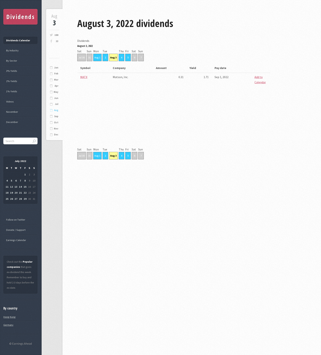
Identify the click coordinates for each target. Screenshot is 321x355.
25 (7, 198)
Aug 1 (97, 57)
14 (20, 186)
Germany (8, 325)
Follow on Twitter (15, 219)
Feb (56, 73)
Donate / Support (15, 230)
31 (89, 57)
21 (20, 192)
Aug (56, 110)
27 (15, 198)
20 (15, 192)
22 (25, 192)
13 (15, 186)
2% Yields (11, 81)
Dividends (20, 17)
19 (11, 192)
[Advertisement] (173, 121)
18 (7, 192)
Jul (56, 104)
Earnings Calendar (16, 240)
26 (11, 198)
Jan (56, 67)
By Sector (11, 60)
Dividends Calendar (18, 40)
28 (20, 198)
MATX (83, 77)
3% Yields (11, 71)
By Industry (12, 50)
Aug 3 (113, 57)
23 (57, 41)
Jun (56, 98)
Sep (56, 116)
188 (56, 35)
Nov (56, 128)
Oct (56, 122)
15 (25, 186)
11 (7, 186)
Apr (56, 86)
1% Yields (11, 91)
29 (25, 198)
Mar (56, 79)
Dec (56, 134)
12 (11, 186)
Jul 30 (81, 57)
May (56, 92)
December (12, 122)
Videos (10, 101)
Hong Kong (9, 317)
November (12, 111)
